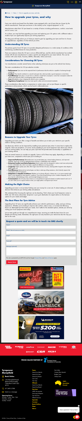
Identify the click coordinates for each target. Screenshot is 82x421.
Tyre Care (35, 378)
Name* (8, 225)
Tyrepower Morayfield (42, 6)
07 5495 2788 (10, 388)
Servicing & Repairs (37, 393)
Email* (8, 235)
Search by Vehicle (37, 372)
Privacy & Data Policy (11, 418)
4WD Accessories (37, 391)
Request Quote (12, 262)
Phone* (15, 230)
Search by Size (36, 374)
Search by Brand (36, 376)
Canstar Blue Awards (60, 372)
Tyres (34, 370)
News (34, 408)
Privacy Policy (38, 258)
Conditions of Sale (21, 418)
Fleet (33, 406)
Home (8, 13)
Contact (34, 402)
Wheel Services (36, 398)
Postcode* (9, 241)
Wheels (34, 383)
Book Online (36, 404)
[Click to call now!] (68, 2)
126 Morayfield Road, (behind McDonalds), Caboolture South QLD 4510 (12, 382)
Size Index (57, 370)
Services (35, 389)
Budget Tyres (57, 374)
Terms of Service (49, 258)
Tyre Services (35, 395)
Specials (35, 400)
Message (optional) (11, 246)
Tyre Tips (34, 381)
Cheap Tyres (57, 376)
